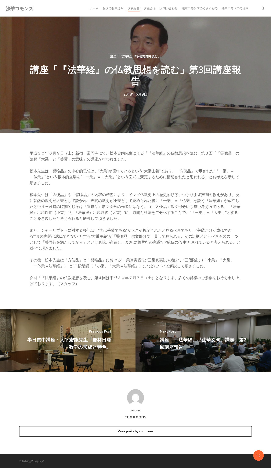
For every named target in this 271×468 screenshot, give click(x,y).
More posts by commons (135, 431)
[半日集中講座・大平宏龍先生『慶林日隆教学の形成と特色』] (68, 340)
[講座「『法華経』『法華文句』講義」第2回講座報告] (203, 340)
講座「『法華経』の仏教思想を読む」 (135, 56)
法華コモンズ (19, 8)
